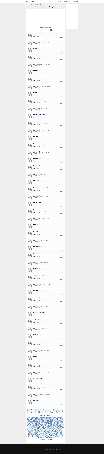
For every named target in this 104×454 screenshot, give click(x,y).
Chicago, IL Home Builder (35, 433)
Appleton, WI (37, 412)
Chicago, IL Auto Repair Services (54, 424)
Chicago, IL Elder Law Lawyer (35, 435)
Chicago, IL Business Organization (49, 429)
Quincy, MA (40, 411)
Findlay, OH (32, 412)
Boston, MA (37, 411)
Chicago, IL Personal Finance (55, 421)
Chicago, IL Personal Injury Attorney (58, 423)
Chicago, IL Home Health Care (43, 419)
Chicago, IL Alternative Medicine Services (46, 423)
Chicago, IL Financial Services (35, 434)
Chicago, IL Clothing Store (56, 425)
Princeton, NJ (48, 411)
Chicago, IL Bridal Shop (57, 436)
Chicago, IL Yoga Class (52, 432)
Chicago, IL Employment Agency (37, 427)
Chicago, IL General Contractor (47, 425)
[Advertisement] (45, 17)
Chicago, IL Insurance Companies (38, 422)
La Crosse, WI (50, 412)
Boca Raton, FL (50, 410)
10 (45, 439)
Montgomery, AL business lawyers (32, 409)
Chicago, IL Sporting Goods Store (35, 423)
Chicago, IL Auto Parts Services (44, 424)
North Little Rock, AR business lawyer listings (43, 409)
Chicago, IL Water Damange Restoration (45, 433)
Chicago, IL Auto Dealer (36, 424)
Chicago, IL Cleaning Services (52, 417)
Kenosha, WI (45, 412)
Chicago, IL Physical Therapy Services (39, 429)
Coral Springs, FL (60, 410)
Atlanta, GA (28, 411)
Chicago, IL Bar (33, 420)
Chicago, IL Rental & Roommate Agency (33, 417)
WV (58, 412)
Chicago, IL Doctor (52, 427)
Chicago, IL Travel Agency (45, 427)
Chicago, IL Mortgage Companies (49, 426)
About (77, 1)
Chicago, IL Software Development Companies (40, 431)
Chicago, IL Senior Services (52, 419)
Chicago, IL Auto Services (45, 420)
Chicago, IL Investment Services (54, 428)
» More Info (61, 37)
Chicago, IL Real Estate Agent (58, 426)
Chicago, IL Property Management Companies (37, 436)
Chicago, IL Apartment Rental (44, 417)
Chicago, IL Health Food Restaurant (44, 432)
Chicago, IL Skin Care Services (35, 428)
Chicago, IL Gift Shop (52, 420)
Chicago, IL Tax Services (56, 422)
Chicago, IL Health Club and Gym (51, 431)
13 (49, 439)
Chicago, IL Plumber (34, 418)
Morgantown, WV (54, 412)
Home (58, 1)
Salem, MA (44, 411)
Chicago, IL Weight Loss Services (44, 428)
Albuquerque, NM (53, 411)
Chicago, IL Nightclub (38, 420)
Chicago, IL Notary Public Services (52, 434)
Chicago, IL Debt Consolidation (39, 421)
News (72, 1)
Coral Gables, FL (55, 410)
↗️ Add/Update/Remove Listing (45, 27)
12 (48, 439)
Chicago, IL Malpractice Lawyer (51, 435)
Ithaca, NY (61, 411)
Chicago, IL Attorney (40, 418)
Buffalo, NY (57, 411)
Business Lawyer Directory (65, 1)
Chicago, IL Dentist (55, 418)
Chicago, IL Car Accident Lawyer (35, 430)
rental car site (61, 412)
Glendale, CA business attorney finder (56, 409)
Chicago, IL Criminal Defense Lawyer (46, 430)
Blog (74, 1)
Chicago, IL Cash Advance (31, 421)
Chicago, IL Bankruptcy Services (48, 418)
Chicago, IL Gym (36, 432)
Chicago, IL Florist (29, 427)
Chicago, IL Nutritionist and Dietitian (39, 426)
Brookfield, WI (41, 412)
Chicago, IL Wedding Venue (50, 437)
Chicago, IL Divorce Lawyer (55, 430)
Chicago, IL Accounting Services (48, 422)
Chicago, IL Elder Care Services (34, 419)
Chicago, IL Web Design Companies (38, 425)
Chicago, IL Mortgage (48, 421)
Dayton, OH (29, 412)
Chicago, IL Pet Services (43, 435)
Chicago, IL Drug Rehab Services (48, 436)
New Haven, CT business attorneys (43, 410)
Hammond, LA (33, 411)
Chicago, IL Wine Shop (59, 420)
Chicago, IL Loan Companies (43, 434)
